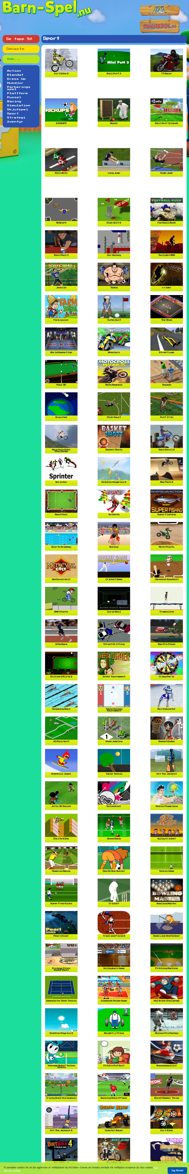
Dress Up (16, 79)
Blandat (15, 75)
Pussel (14, 97)
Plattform (17, 93)
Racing (14, 101)
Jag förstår (177, 1170)
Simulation (18, 105)
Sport (13, 114)
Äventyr (15, 122)
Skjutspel (17, 109)
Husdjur (15, 83)
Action (14, 71)
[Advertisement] (115, 89)
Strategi (16, 118)
